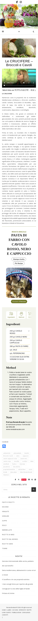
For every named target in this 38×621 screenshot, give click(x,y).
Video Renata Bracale (26, 472)
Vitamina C (6, 475)
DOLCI (4, 525)
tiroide (5, 472)
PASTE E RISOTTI (8, 502)
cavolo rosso (7, 461)
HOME (4, 610)
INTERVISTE (22, 610)
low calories (16, 467)
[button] (29, 331)
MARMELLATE (7, 530)
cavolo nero (23, 458)
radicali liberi (22, 469)
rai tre (30, 469)
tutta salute (13, 472)
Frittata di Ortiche (8, 593)
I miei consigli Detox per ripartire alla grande (17, 584)
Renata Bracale (19, 11)
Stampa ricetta (18, 259)
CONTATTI (5, 615)
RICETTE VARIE (7, 544)
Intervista (22, 464)
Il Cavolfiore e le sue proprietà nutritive (15, 579)
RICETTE (29, 610)
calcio (17, 456)
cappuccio (26, 456)
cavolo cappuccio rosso (10, 458)
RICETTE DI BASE (8, 534)
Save (24, 479)
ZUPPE (4, 521)
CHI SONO (15, 610)
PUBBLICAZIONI (16, 612)
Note (30, 317)
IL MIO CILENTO (6, 612)
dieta (31, 461)
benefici (26, 453)
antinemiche (6, 453)
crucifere (24, 461)
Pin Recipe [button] (19, 263)
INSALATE (5, 511)
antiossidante (17, 453)
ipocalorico (6, 467)
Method (21, 317)
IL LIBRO (9, 610)
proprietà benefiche (9, 469)
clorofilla (16, 461)
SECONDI (5, 507)
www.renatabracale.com (15, 429)
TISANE (4, 548)
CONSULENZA (26, 612)
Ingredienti (11, 317)
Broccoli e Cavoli (8, 456)
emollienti (6, 464)
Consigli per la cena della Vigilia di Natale (16, 589)
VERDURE (5, 516)
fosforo (14, 464)
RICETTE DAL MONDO (10, 539)
